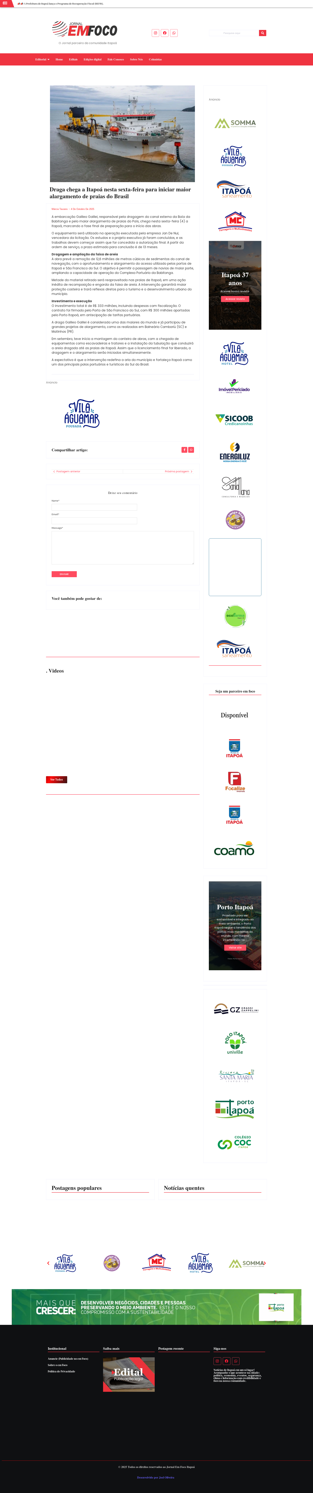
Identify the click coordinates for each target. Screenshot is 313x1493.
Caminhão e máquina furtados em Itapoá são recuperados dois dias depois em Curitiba (180, 1216)
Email (55, 514)
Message (57, 528)
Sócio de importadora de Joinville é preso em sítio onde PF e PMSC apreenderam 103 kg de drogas (161, 631)
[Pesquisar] (262, 33)
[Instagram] (155, 33)
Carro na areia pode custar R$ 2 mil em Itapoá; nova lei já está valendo (81, 633)
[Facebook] (164, 33)
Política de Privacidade (61, 1371)
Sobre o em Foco (57, 1365)
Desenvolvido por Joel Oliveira (155, 1477)
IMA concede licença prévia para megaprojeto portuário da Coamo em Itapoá (240, 1218)
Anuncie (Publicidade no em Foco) (68, 1359)
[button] (48, 1263)
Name (55, 501)
